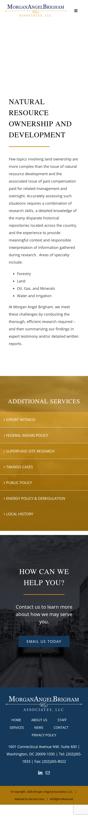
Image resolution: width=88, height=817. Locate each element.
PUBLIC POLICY (19, 482)
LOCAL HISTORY (19, 513)
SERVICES (17, 727)
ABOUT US (39, 720)
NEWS (38, 727)
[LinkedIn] (40, 773)
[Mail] (48, 773)
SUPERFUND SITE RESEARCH (30, 451)
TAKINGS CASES (19, 466)
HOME (16, 720)
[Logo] (36, 6)
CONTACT (61, 727)
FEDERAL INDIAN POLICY (27, 435)
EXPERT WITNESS (20, 419)
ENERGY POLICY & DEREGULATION (35, 498)
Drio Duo (38, 799)
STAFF (62, 720)
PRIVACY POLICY (44, 735)
